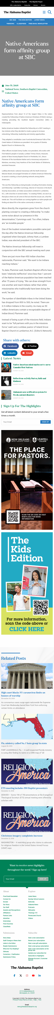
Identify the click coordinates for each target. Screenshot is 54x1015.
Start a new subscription (36, 938)
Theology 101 (33, 913)
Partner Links (7, 915)
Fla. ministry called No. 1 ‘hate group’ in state (24, 743)
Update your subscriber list (37, 953)
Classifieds (21, 23)
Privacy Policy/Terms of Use (22, 1000)
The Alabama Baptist (19, 2)
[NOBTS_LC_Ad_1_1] (27, 480)
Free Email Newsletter (38, 23)
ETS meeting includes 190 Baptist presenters (24, 788)
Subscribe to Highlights (36, 956)
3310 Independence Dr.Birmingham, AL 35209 (27, 992)
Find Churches (8, 924)
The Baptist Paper (36, 2)
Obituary (6, 951)
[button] (49, 12)
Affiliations (6, 913)
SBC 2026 (12, 20)
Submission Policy (9, 957)
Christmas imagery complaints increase (22, 836)
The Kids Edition (25, 20)
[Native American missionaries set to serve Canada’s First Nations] (6, 367)
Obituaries (31, 910)
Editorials (31, 902)
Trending (10, 23)
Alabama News (33, 904)
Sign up (45, 422)
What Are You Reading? (11, 949)
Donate (5, 902)
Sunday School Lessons (36, 899)
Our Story (6, 904)
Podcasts (31, 907)
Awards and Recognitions (11, 910)
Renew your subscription (36, 940)
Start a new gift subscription (37, 943)
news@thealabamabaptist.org (27, 1007)
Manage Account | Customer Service (37, 959)
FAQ (39, 1000)
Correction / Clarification (11, 954)
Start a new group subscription (38, 946)
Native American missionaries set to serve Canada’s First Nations (31, 366)
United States (11, 93)
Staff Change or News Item (12, 940)
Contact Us (7, 899)
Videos (30, 918)
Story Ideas (7, 938)
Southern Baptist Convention (33, 89)
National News (12, 89)
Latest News (39, 20)
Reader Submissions (10, 946)
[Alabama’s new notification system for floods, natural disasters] (6, 395)
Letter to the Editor (9, 943)
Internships (7, 921)
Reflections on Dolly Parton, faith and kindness (29, 380)
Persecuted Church (34, 915)
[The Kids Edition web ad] (27, 583)
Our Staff (6, 907)
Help (35, 1000)
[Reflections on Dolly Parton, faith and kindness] (6, 381)
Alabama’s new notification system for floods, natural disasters (30, 393)
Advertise (6, 918)
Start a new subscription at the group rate (38, 949)
